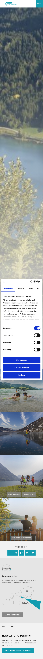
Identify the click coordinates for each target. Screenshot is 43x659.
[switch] (37, 335)
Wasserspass (29, 495)
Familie (21, 486)
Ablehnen (21, 375)
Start (4, 627)
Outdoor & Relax (21, 530)
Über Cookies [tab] (34, 288)
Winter (21, 433)
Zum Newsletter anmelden (18, 651)
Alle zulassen (21, 360)
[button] (10, 553)
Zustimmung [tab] (8, 288)
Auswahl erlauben (21, 367)
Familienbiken (14, 495)
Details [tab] (21, 288)
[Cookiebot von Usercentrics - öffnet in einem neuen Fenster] (30, 281)
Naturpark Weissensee (21, 538)
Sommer (21, 389)
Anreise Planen (12, 615)
